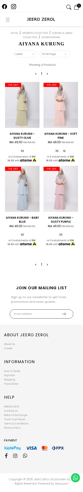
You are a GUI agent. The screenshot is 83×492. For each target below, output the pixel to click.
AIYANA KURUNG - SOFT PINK (60, 136)
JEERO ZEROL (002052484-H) (52, 479)
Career (8, 348)
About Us (9, 344)
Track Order (11, 383)
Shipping (9, 379)
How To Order (12, 371)
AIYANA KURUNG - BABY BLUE (22, 220)
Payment (9, 375)
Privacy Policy (12, 427)
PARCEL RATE (11, 406)
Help (9, 397)
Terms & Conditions (16, 423)
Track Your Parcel (14, 419)
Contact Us (11, 411)
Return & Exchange (15, 415)
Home (14, 33)
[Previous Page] (36, 74)
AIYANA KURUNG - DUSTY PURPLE (60, 220)
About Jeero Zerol (26, 335)
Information (19, 362)
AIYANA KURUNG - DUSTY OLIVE (22, 136)
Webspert (61, 483)
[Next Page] (47, 74)
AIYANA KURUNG (51, 37)
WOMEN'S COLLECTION (35, 33)
